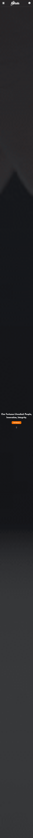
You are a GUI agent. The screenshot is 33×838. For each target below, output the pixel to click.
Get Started (16, 422)
